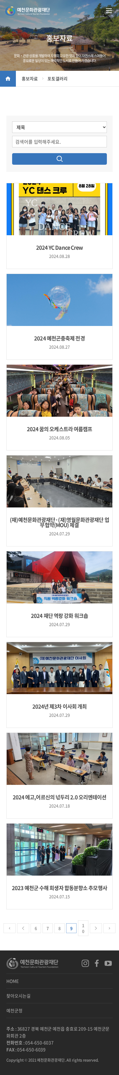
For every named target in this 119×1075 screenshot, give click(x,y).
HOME (12, 981)
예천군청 (14, 1010)
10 (83, 928)
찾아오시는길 (18, 996)
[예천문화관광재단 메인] (27, 11)
